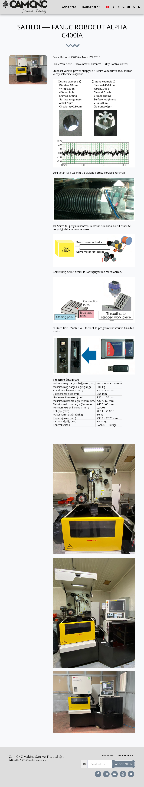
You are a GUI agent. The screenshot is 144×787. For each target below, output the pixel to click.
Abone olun (123, 764)
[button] (113, 7)
